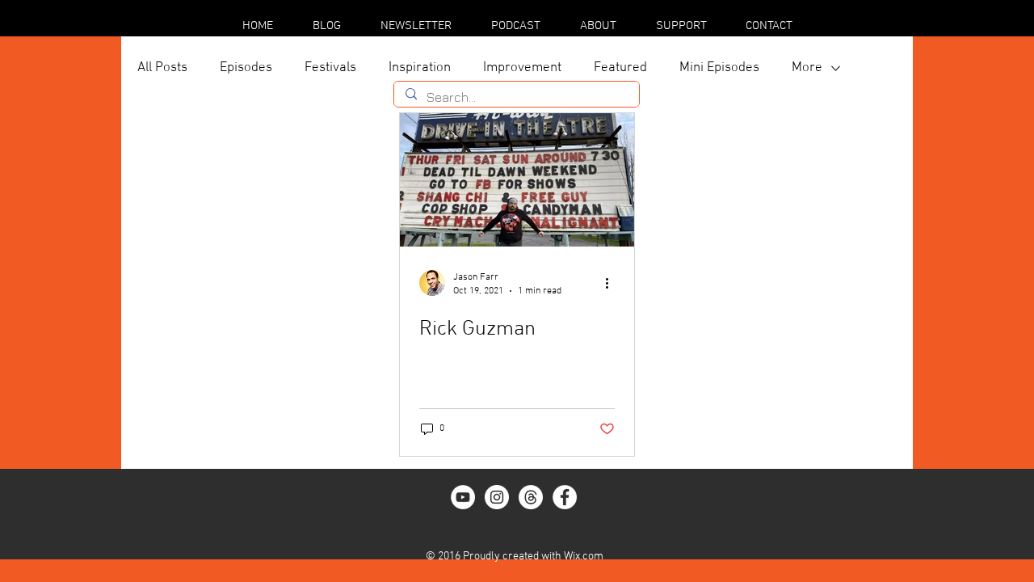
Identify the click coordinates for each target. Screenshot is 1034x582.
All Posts (162, 68)
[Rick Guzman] (517, 180)
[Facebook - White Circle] (565, 497)
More (807, 68)
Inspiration (420, 68)
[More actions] (612, 283)
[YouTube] (463, 497)
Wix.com (583, 556)
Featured (620, 68)
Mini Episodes (719, 68)
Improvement (522, 68)
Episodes (246, 68)
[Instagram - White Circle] (497, 497)
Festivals (330, 68)
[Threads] (531, 497)
